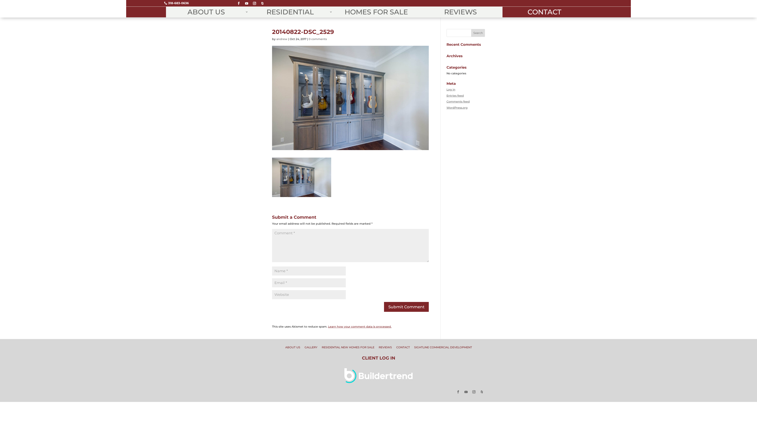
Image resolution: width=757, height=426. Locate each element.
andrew (281, 39)
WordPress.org (457, 107)
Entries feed (455, 95)
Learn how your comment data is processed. (360, 326)
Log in (451, 89)
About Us (206, 12)
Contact (544, 12)
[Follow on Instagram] (254, 1)
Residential (290, 12)
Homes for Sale (376, 12)
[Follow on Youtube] (246, 1)
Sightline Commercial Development (443, 347)
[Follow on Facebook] (239, 1)
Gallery (311, 347)
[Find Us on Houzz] (262, 1)
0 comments (318, 39)
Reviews (460, 12)
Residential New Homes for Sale (348, 347)
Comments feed (458, 101)
